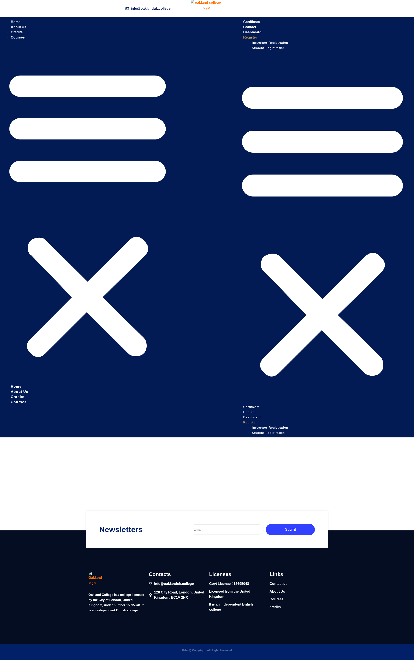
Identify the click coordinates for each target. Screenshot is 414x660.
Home (16, 386)
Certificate (251, 407)
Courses (18, 37)
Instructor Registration (270, 42)
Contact (250, 412)
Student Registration (268, 48)
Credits (17, 397)
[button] (87, 212)
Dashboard (252, 417)
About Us (19, 392)
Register (250, 37)
